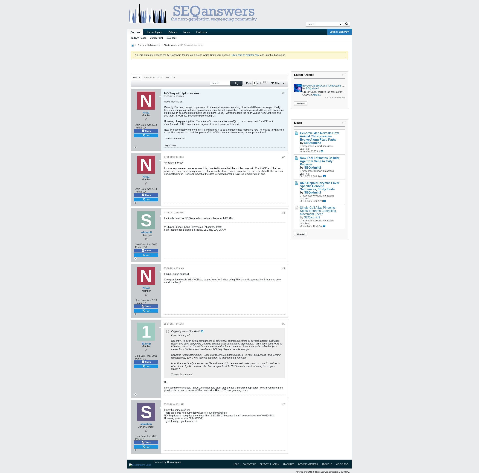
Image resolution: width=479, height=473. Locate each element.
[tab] (136, 77)
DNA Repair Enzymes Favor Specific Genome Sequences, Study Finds (319, 186)
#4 (283, 268)
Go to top (342, 464)
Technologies (154, 32)
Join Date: (141, 124)
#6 (283, 404)
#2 (283, 157)
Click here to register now (245, 55)
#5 (283, 324)
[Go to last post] (322, 151)
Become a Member (308, 464)
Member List (156, 38)
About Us (327, 464)
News (186, 32)
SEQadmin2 (312, 88)
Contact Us (249, 464)
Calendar (171, 38)
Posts (136, 77)
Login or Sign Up (338, 32)
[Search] (346, 24)
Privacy (264, 464)
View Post (202, 331)
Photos (170, 77)
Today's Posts (138, 38)
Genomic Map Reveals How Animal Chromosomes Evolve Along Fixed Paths (319, 136)
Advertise (288, 464)
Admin (275, 464)
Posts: (139, 127)
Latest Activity (153, 77)
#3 (283, 212)
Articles (172, 32)
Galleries (201, 32)
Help (236, 464)
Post (148, 135)
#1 (283, 93)
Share (148, 131)
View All (301, 103)
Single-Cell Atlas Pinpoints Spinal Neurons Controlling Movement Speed (318, 211)
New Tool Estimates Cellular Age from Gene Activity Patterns (319, 161)
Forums (135, 32)
